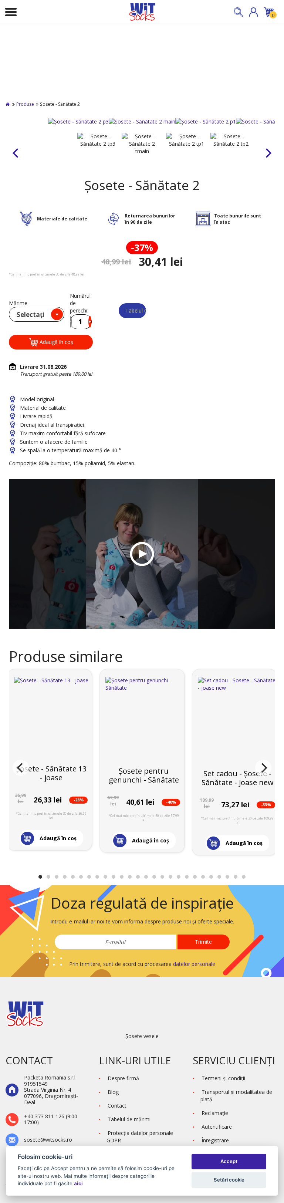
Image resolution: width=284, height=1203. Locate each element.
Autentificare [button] (217, 1126)
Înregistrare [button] (215, 1140)
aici (78, 1183)
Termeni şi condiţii (223, 1078)
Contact (117, 1105)
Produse (25, 104)
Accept (228, 1161)
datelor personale (194, 963)
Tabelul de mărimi (135, 310)
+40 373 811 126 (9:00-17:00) (51, 1120)
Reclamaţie (215, 1112)
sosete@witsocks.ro (48, 1140)
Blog (113, 1091)
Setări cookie (229, 1180)
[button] (253, 12)
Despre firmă (123, 1078)
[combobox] (36, 314)
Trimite (203, 941)
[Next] (263, 768)
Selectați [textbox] (30, 314)
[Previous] (21, 768)
